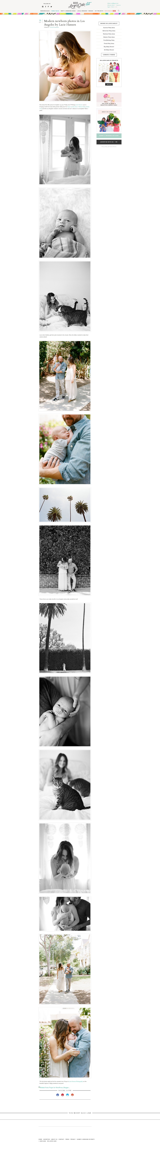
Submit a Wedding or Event (109, 135)
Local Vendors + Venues (85, 10)
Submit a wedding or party (86, 1139)
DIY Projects (99, 10)
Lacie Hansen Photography (76, 1081)
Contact (61, 1139)
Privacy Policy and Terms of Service (109, 146)
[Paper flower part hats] (114, 67)
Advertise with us (111, 5)
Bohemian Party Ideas (109, 31)
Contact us (118, 5)
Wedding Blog (45, 10)
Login (108, 7)
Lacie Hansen (79, 105)
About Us (54, 1139)
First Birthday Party (109, 40)
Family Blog (55, 10)
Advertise (46, 1139)
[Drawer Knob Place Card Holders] (103, 67)
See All (109, 84)
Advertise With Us (107, 142)
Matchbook (108, 10)
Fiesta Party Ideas (109, 43)
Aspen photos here (73, 106)
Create (112, 7)
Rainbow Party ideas (109, 34)
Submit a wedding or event (112, 3)
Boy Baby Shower (109, 47)
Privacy (73, 1139)
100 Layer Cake (80, 5)
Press (67, 1139)
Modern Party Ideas (109, 37)
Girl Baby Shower (109, 50)
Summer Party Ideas (109, 27)
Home (40, 1139)
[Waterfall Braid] (103, 77)
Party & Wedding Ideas (68, 10)
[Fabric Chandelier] (114, 77)
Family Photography (54, 27)
